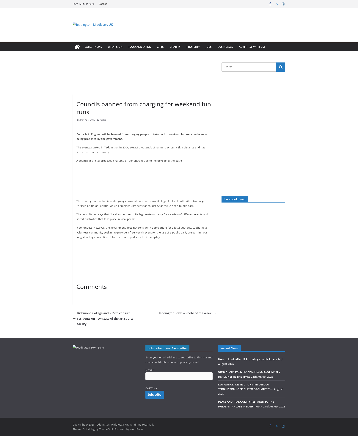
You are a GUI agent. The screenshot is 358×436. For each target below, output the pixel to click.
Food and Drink (139, 46)
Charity (175, 46)
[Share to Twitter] (86, 127)
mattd (103, 119)
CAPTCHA (151, 388)
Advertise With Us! (252, 46)
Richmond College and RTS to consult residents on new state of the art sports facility (105, 318)
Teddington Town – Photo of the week (184, 313)
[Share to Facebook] (79, 127)
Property (193, 46)
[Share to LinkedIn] (93, 127)
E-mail (150, 369)
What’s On (115, 46)
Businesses (225, 46)
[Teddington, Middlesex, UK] (77, 46)
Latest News (93, 46)
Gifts (160, 46)
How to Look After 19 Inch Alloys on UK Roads (247, 359)
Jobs (209, 46)
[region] (224, 24)
